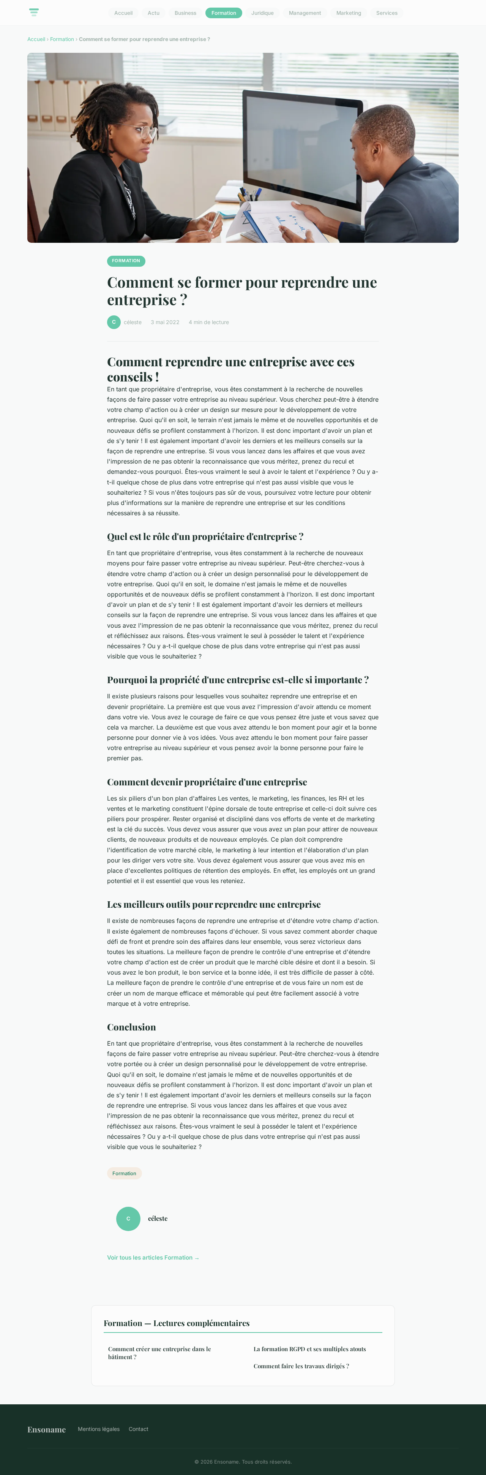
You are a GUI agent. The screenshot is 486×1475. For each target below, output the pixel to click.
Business (185, 13)
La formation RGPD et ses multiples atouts (310, 1349)
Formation (223, 13)
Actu (153, 13)
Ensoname (46, 1429)
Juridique (262, 13)
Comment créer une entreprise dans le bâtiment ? (159, 1353)
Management (305, 13)
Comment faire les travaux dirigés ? (301, 1366)
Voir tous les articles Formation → (153, 1257)
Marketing (348, 13)
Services (387, 13)
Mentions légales (99, 1429)
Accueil (123, 13)
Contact (138, 1429)
